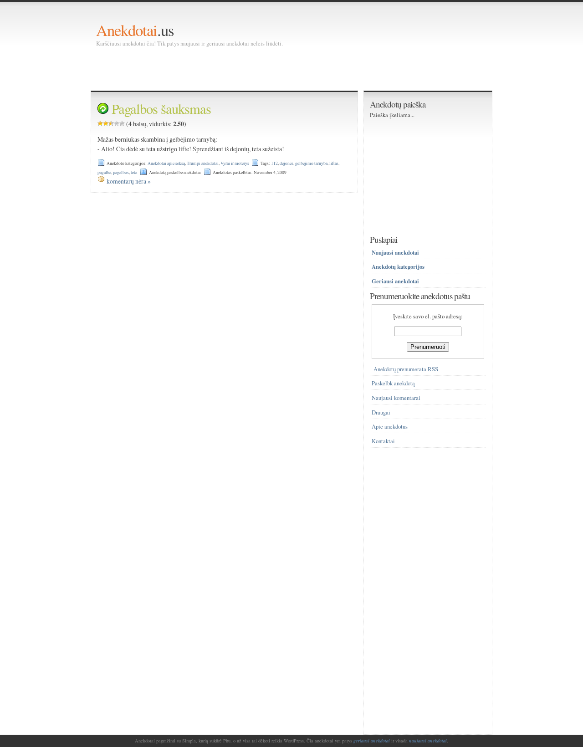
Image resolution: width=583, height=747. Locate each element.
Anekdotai (126, 30)
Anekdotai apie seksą (166, 163)
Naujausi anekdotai (395, 252)
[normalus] (111, 123)
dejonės (286, 163)
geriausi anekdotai (371, 740)
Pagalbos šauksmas (161, 108)
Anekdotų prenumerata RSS (405, 369)
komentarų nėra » (129, 181)
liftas (333, 163)
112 (274, 163)
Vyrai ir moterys (234, 163)
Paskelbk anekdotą (393, 383)
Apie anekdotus (390, 426)
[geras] (116, 123)
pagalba (104, 172)
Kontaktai (383, 441)
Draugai (381, 412)
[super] (122, 123)
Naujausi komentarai (396, 398)
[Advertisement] (262, 68)
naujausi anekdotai (428, 740)
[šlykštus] (100, 123)
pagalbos (121, 172)
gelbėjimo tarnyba (311, 163)
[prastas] (105, 123)
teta (134, 172)
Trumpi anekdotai (203, 163)
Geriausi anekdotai (395, 281)
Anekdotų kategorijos (398, 266)
